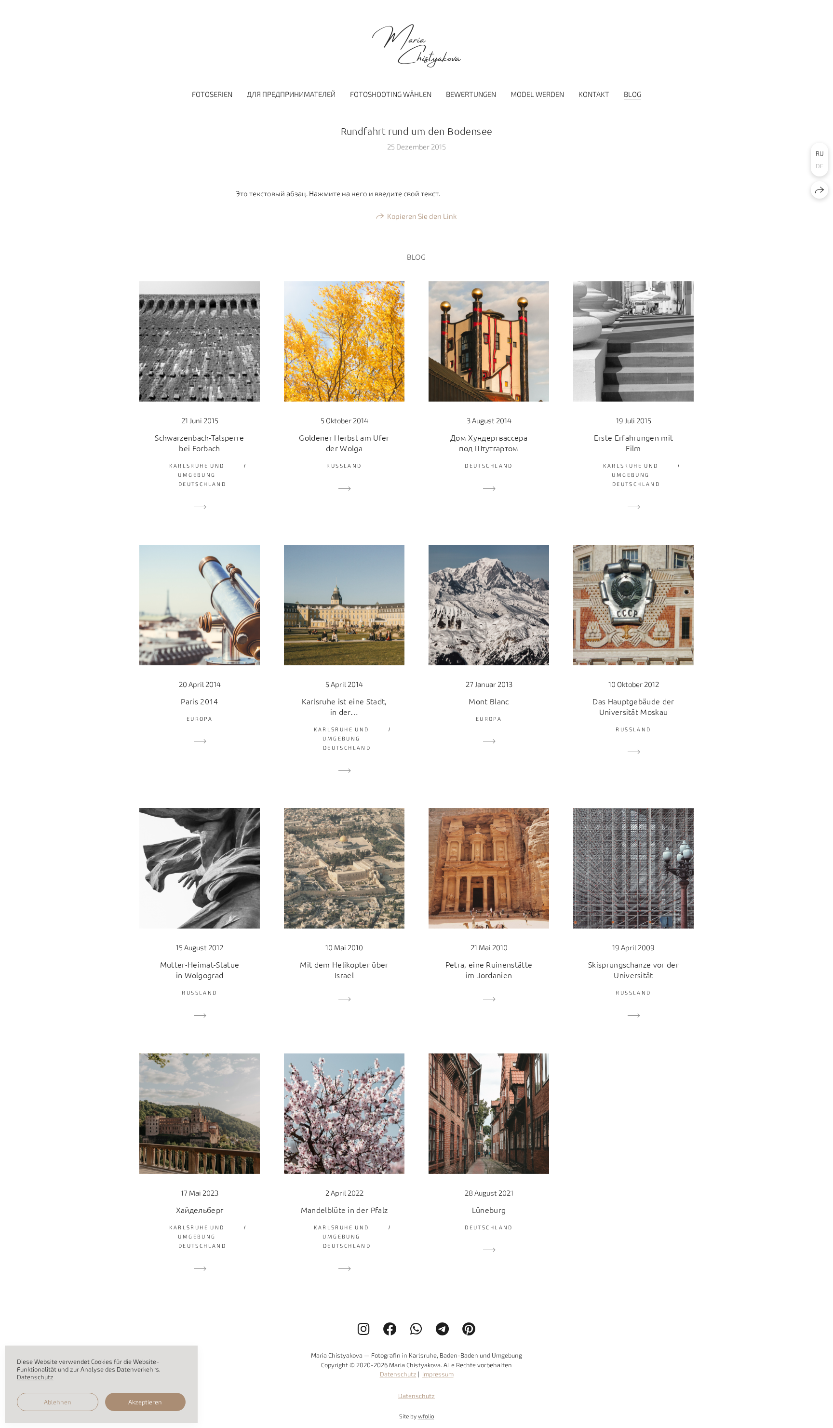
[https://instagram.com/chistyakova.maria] (364, 1328)
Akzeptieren (145, 1402)
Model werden (537, 94)
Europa (200, 718)
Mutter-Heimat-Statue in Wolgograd (199, 969)
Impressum (438, 1374)
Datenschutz (398, 1374)
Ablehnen (57, 1402)
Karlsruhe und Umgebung (196, 470)
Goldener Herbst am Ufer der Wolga (344, 442)
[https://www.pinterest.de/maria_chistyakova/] (468, 1328)
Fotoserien (212, 94)
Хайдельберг (200, 1209)
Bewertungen (471, 94)
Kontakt (593, 94)
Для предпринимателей (291, 94)
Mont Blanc (489, 701)
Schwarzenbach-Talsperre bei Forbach (199, 442)
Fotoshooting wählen (390, 94)
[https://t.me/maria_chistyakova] (442, 1328)
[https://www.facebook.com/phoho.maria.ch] (390, 1328)
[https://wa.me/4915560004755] (416, 1328)
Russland (344, 465)
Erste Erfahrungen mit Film (633, 442)
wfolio (426, 1416)
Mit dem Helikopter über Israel (344, 969)
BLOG (632, 94)
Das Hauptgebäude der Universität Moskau (633, 706)
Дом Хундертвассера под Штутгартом (488, 442)
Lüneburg (489, 1209)
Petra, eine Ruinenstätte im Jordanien (489, 969)
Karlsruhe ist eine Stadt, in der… (344, 706)
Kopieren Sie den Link (422, 216)
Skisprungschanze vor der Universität (633, 969)
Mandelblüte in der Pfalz (344, 1209)
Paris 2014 (199, 701)
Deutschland (202, 484)
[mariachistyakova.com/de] (416, 45)
